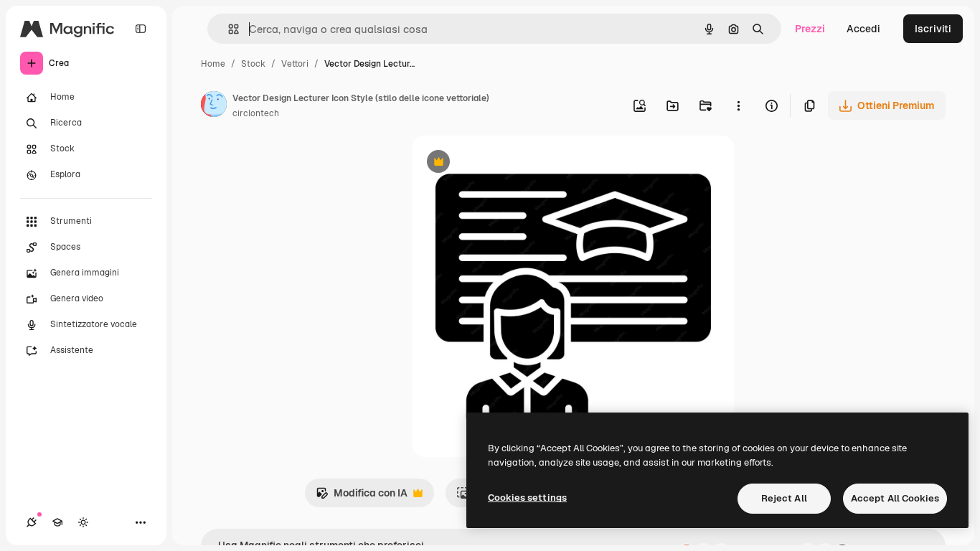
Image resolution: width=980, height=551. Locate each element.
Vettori (294, 64)
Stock (253, 64)
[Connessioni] (31, 522)
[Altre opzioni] (738, 105)
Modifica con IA (361, 496)
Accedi (863, 28)
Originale (507, 163)
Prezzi (810, 28)
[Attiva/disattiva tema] (83, 522)
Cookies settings (527, 497)
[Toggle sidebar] (140, 28)
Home (213, 64)
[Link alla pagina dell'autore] (214, 106)
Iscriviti (933, 28)
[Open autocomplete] (228, 29)
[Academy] (57, 522)
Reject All (784, 498)
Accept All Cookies (895, 498)
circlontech (255, 113)
